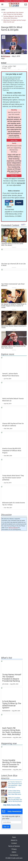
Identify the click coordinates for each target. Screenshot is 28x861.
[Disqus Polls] (14, 551)
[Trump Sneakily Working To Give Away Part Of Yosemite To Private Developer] (11, 752)
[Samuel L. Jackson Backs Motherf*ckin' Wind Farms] (14, 364)
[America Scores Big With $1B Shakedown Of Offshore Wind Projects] (14, 439)
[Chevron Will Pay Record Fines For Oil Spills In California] (14, 414)
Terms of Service (13, 527)
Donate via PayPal (19, 202)
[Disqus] (14, 590)
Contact (14, 843)
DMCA (14, 852)
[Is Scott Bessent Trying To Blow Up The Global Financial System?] (11, 693)
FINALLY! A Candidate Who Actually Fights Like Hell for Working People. (15, 799)
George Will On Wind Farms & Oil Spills (11, 28)
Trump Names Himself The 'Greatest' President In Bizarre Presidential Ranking (11, 677)
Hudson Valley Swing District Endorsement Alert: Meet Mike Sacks (14, 792)
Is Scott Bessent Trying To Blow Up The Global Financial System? (11, 704)
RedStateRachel (6, 710)
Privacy (14, 849)
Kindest (9, 206)
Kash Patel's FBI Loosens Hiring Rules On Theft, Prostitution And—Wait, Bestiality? (11, 731)
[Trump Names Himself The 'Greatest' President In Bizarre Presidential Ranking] (11, 666)
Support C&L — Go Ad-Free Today (14, 1)
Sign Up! (6, 826)
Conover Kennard (6, 737)
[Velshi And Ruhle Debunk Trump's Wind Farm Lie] (14, 389)
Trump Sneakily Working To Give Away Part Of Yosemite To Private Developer (11, 763)
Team (14, 837)
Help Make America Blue (11, 805)
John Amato (5, 684)
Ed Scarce (6, 56)
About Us (14, 840)
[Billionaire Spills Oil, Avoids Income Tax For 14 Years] (14, 493)
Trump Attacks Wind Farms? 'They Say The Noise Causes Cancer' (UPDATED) (13, 478)
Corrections (14, 855)
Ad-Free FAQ (21, 183)
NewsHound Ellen (6, 769)
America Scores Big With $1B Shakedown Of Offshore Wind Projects (11, 451)
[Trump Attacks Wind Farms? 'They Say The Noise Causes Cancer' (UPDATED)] (14, 466)
